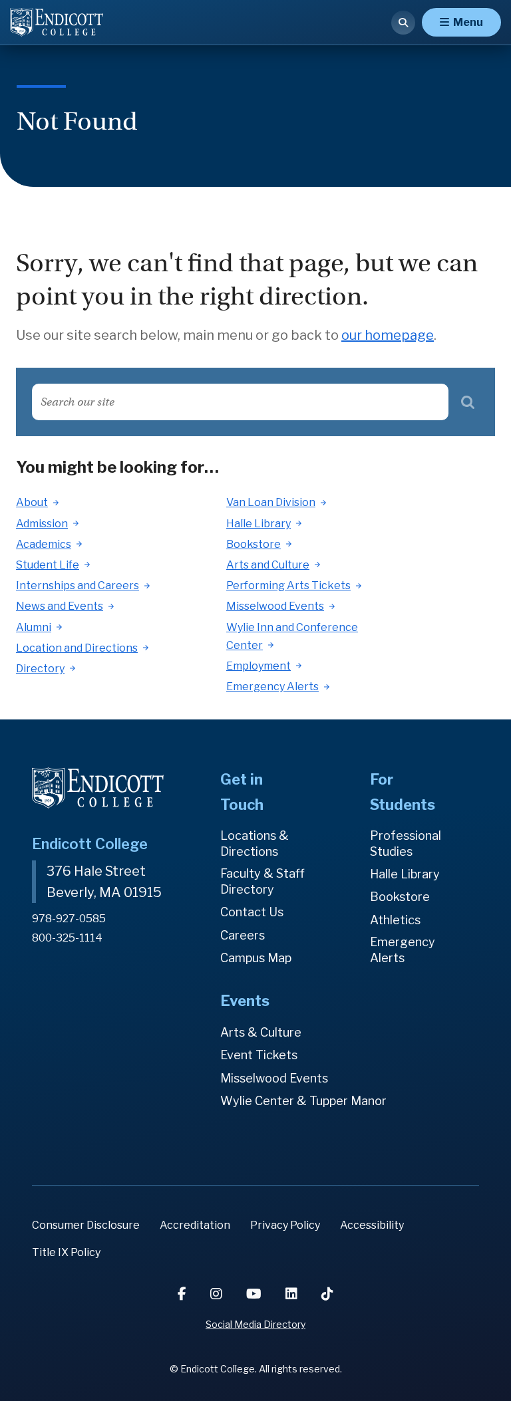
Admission (42, 523)
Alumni (33, 627)
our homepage (387, 335)
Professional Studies (405, 843)
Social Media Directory (255, 1324)
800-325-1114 (67, 938)
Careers (242, 935)
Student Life (47, 565)
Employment (258, 666)
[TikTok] (327, 1294)
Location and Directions (77, 648)
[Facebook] (183, 1294)
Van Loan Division (270, 502)
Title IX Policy (66, 1252)
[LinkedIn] (292, 1294)
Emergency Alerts (272, 686)
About (32, 502)
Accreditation (195, 1225)
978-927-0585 (69, 918)
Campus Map (255, 958)
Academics (43, 544)
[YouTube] (255, 1294)
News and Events (59, 606)
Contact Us (251, 912)
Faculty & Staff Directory (262, 881)
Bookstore (253, 544)
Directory (40, 668)
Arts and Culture (267, 565)
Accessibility (372, 1225)
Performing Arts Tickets (288, 585)
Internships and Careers (77, 585)
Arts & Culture (260, 1032)
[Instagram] (217, 1294)
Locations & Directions (254, 843)
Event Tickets (258, 1055)
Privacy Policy (285, 1225)
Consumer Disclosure (86, 1225)
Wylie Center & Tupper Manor (303, 1101)
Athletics (395, 920)
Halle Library (258, 523)
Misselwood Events (275, 606)
